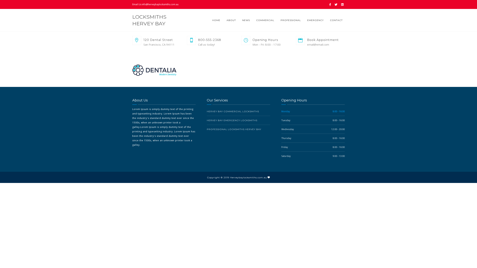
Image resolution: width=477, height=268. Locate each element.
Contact (336, 20)
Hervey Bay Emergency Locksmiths (232, 120)
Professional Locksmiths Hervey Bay (234, 129)
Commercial (265, 20)
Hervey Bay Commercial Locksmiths (233, 111)
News (246, 20)
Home (216, 20)
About (231, 20)
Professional (291, 20)
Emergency (315, 20)
